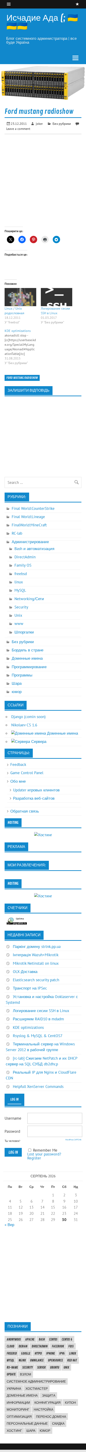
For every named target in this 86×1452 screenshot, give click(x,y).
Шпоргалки (24, 632)
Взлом (25, 1374)
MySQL (20, 590)
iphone (50, 1353)
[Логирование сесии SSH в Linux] (56, 297)
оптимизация (19, 1417)
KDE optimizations (28, 1027)
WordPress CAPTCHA (73, 1140)
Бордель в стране (27, 650)
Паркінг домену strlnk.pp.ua (37, 946)
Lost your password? (44, 1154)
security (27, 1367)
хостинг (14, 1431)
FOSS (71, 1346)
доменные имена (22, 1395)
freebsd (20, 573)
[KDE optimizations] (23, 346)
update (11, 1374)
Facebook (58, 1346)
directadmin (39, 1346)
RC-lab (17, 533)
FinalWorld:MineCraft (29, 525)
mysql (10, 1360)
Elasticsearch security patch (36, 979)
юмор (17, 691)
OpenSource (55, 1360)
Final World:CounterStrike (33, 508)
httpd (38, 1353)
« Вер (9, 1224)
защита (48, 1395)
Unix (18, 615)
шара (30, 1431)
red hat (72, 1360)
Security (21, 607)
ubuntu (54, 1367)
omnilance (37, 1360)
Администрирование (30, 541)
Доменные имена (27, 658)
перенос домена (51, 1417)
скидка (58, 1423)
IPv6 (62, 1353)
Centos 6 (67, 1339)
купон (70, 1403)
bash (42, 1339)
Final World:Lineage (28, 516)
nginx (22, 1360)
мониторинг (18, 1409)
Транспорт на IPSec (30, 988)
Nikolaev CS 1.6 (24, 724)
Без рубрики (62, 123)
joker (39, 123)
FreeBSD (12, 1353)
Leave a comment (18, 128)
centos (53, 1339)
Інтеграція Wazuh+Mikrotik (35, 954)
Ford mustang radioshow (22, 378)
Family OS (22, 565)
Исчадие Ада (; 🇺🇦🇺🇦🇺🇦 (42, 22)
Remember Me (45, 1150)
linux (18, 582)
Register (34, 1158)
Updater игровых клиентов (36, 790)
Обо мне (18, 781)
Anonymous (14, 1339)
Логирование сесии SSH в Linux (41, 1010)
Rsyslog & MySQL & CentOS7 (37, 1035)
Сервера (38, 741)
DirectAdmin (25, 556)
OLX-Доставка (25, 971)
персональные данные (27, 1423)
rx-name (12, 1367)
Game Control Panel (26, 772)
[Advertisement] (43, 1274)
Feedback (18, 764)
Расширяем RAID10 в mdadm (38, 1018)
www (18, 623)
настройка (43, 1409)
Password (12, 1131)
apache (29, 1339)
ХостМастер (36, 1388)
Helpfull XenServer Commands (38, 1086)
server (41, 1367)
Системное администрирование (36, 1381)
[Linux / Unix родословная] (20, 297)
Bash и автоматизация (34, 548)
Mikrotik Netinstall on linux (36, 963)
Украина (14, 1388)
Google (25, 1353)
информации (18, 1403)
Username (13, 1118)
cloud (10, 1346)
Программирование (29, 666)
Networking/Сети (29, 598)
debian (23, 1346)
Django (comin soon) (28, 716)
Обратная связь (24, 811)
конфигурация (47, 1403)
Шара (17, 683)
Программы (22, 675)
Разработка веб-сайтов (34, 798)
